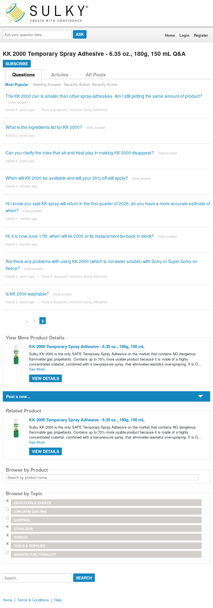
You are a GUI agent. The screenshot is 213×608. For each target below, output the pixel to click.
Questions (23, 74)
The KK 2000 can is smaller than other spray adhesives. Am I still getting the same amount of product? (104, 96)
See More (37, 369)
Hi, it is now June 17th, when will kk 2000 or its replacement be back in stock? (80, 236)
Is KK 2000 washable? (27, 294)
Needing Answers (47, 84)
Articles (59, 74)
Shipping (21, 519)
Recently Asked (76, 84)
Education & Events (32, 502)
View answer (18, 102)
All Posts (96, 74)
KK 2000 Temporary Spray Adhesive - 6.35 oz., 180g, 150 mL (86, 346)
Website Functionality (35, 554)
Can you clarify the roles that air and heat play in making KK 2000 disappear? (80, 152)
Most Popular (16, 84)
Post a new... (18, 396)
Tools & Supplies (54, 109)
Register (201, 35)
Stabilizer (23, 528)
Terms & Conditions (33, 599)
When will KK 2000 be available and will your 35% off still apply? (67, 178)
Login (184, 35)
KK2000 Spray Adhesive (88, 109)
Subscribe (17, 63)
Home (170, 35)
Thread (21, 537)
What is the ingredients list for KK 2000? (44, 127)
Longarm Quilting (30, 511)
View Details (45, 378)
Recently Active (104, 84)
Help (58, 599)
